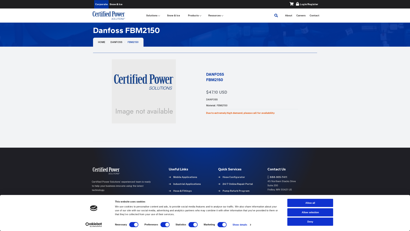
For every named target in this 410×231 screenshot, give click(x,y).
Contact (314, 15)
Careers (301, 15)
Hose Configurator (234, 177)
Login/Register (308, 4)
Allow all (310, 203)
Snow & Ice (173, 15)
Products (193, 15)
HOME (101, 42)
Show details (240, 224)
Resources (214, 15)
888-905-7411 (278, 177)
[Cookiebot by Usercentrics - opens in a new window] (94, 224)
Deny (310, 221)
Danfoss (116, 42)
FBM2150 (133, 42)
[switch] (161, 224)
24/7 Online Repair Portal (238, 184)
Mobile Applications (185, 177)
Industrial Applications (187, 184)
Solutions (151, 15)
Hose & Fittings (182, 190)
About (288, 15)
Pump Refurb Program (236, 190)
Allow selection (310, 212)
